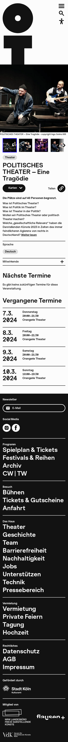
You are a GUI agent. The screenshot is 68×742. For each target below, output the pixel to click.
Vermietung (19, 608)
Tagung (13, 624)
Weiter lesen (29, 234)
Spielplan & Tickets (30, 449)
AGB (9, 659)
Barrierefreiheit (25, 550)
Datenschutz (21, 651)
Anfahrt (14, 508)
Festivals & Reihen (29, 457)
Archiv (12, 465)
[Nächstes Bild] (62, 145)
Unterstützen (22, 574)
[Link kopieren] (61, 188)
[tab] (9, 145)
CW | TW (15, 473)
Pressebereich (23, 590)
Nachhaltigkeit (24, 558)
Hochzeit (16, 632)
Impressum (18, 667)
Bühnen (13, 492)
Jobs (10, 566)
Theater (14, 526)
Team (10, 542)
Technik (14, 582)
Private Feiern (22, 616)
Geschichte (19, 534)
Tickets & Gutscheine (33, 500)
